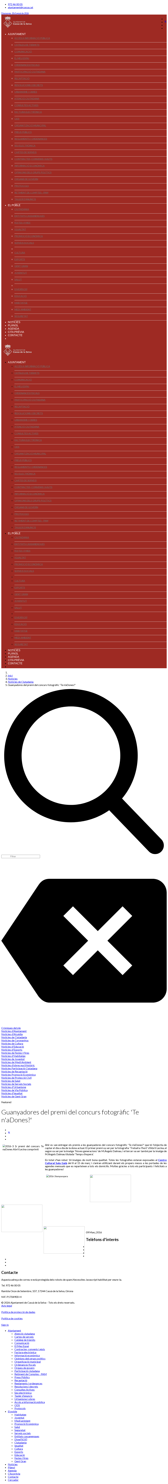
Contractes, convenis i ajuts (33, 159)
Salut (18, 279)
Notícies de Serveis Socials (16, 1083)
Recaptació (22, 78)
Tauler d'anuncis (25, 199)
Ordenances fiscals (27, 65)
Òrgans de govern (26, 179)
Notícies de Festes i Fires (15, 1052)
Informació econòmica (29, 165)
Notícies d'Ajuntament (14, 1031)
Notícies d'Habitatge (13, 1055)
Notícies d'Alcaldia (12, 1034)
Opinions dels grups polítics (33, 172)
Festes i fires (22, 222)
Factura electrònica (28, 112)
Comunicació (23, 51)
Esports (19, 259)
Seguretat (21, 316)
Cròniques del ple (11, 1027)
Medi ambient (22, 309)
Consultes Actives (26, 105)
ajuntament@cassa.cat (20, 7)
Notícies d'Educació (12, 1046)
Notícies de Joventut (13, 1059)
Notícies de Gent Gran (13, 1096)
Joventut (20, 272)
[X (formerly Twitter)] (9, 1132)
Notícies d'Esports (11, 1049)
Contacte (15, 335)
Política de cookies (12, 1318)
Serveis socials (24, 242)
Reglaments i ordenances (30, 138)
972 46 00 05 (15, 4)
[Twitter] (165, 21)
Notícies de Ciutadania (14, 1037)
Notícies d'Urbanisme (13, 1087)
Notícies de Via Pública (14, 1090)
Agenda (13, 328)
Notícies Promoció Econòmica (18, 1074)
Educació (20, 296)
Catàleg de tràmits (26, 44)
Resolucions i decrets (28, 85)
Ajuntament (17, 34)
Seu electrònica (24, 145)
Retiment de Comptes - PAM (31, 192)
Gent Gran (21, 266)
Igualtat (20, 229)
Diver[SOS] (20, 289)
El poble (14, 205)
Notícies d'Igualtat (11, 1093)
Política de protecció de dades (18, 1312)
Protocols (21, 185)
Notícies (14, 322)
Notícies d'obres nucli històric (18, 1065)
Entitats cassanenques (29, 216)
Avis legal (6, 1305)
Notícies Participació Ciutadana (19, 1068)
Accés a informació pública (32, 38)
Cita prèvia (16, 332)
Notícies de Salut (10, 1080)
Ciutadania (21, 209)
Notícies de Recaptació (14, 1071)
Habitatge (21, 302)
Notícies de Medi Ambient (16, 1062)
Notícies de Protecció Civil (16, 1077)
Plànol (13, 325)
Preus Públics (23, 132)
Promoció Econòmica (28, 236)
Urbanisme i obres (25, 91)
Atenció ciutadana (26, 98)
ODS (16, 118)
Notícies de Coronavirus (15, 1040)
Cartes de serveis (25, 152)
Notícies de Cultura (12, 1043)
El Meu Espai (21, 58)
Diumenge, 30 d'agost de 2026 (15, 13)
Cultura (19, 252)
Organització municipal (30, 125)
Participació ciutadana (29, 71)
